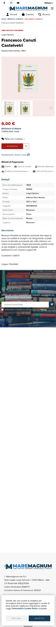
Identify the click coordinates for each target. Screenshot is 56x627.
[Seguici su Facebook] (4, 3)
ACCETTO (39, 618)
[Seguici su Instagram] (11, 3)
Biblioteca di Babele (15, 19)
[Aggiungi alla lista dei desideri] (26, 146)
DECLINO (16, 618)
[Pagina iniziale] (28, 9)
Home (3, 19)
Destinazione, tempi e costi (14, 154)
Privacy (43, 309)
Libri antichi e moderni (33, 19)
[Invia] (52, 304)
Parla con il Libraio (13, 138)
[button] (52, 108)
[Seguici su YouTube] (18, 3)
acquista (12, 146)
